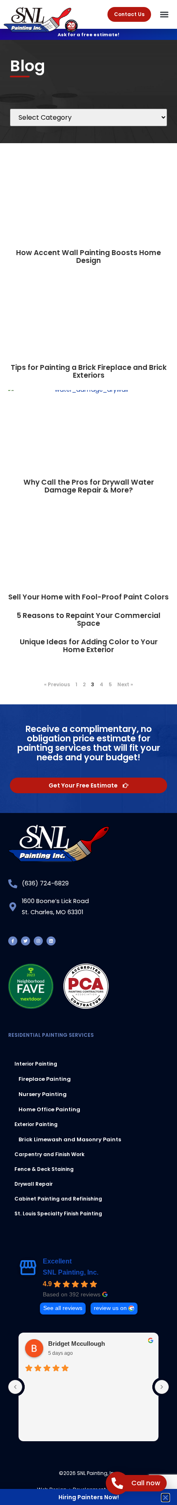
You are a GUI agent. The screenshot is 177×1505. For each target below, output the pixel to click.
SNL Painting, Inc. (70, 1272)
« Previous (57, 684)
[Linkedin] (51, 940)
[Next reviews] (162, 1387)
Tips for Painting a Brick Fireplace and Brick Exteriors (89, 371)
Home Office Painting (49, 1109)
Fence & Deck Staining (44, 1169)
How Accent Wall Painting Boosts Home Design (88, 256)
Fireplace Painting (45, 1079)
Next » (125, 684)
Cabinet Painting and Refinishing (58, 1198)
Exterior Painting (36, 1124)
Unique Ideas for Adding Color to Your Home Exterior (89, 646)
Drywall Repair (33, 1183)
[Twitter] (25, 940)
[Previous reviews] (15, 1387)
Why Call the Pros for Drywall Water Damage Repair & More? (88, 486)
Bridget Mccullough (76, 1343)
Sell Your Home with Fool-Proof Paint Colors (88, 597)
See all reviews (62, 1308)
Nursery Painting (43, 1094)
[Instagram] (38, 940)
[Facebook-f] (12, 940)
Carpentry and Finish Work (49, 1154)
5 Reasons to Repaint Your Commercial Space (88, 619)
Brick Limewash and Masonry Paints (70, 1139)
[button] (164, 14)
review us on (110, 1308)
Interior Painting (35, 1063)
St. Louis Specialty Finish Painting (58, 1213)
